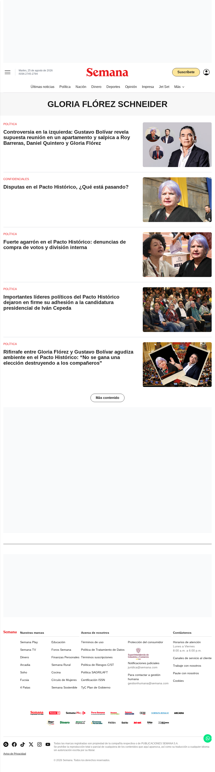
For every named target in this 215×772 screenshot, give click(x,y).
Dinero (24, 657)
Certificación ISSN (93, 680)
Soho (23, 672)
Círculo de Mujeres (64, 680)
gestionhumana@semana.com (148, 683)
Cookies (178, 680)
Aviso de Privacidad (19, 753)
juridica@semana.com (142, 667)
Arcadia (25, 664)
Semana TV (28, 649)
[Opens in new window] (14, 744)
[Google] (5, 744)
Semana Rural (61, 664)
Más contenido (107, 398)
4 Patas (25, 687)
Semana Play (29, 642)
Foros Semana (61, 649)
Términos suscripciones (97, 657)
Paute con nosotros (186, 673)
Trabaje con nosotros (187, 665)
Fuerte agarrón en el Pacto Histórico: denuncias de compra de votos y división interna (64, 244)
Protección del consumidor (145, 642)
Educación (58, 642)
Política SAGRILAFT (94, 672)
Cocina (56, 672)
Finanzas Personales (65, 657)
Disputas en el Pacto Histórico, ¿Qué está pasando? (66, 187)
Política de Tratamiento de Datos (103, 649)
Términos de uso (92, 642)
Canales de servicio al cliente (192, 658)
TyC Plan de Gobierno (95, 687)
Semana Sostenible (64, 687)
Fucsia (24, 680)
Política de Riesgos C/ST (97, 664)
